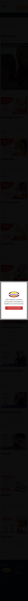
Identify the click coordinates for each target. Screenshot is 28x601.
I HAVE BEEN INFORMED (14, 308)
